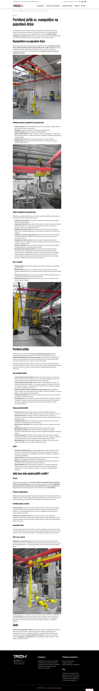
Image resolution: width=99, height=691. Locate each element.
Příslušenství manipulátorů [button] (53, 6)
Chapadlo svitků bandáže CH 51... (71, 678)
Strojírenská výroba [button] (67, 6)
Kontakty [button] (83, 6)
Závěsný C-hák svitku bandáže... (70, 673)
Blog (17, 10)
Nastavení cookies (89, 689)
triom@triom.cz (35, 1)
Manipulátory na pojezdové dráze (47, 666)
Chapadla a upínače (67, 663)
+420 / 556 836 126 (75, 1)
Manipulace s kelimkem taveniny (71, 675)
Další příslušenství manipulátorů (71, 664)
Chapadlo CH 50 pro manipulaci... (71, 677)
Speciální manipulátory (44, 668)
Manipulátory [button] (40, 6)
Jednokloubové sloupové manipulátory (48, 661)
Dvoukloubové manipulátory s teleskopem (49, 664)
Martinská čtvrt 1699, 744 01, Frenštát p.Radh (22, 1)
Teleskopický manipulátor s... (70, 680)
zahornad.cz (57, 688)
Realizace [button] (77, 6)
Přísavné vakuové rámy (68, 661)
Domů (14, 10)
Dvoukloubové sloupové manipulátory (48, 663)
